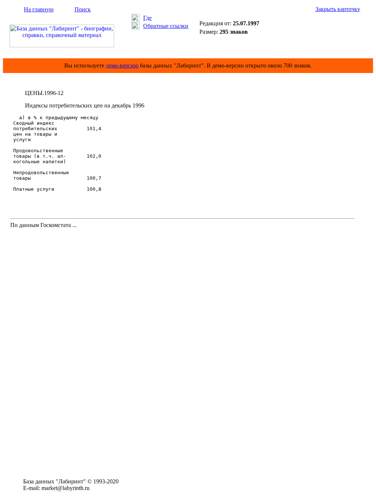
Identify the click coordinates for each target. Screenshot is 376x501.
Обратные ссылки (165, 26)
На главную (39, 9)
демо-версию (122, 65)
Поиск (83, 9)
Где (147, 18)
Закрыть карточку (337, 9)
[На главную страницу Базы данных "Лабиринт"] (62, 45)
